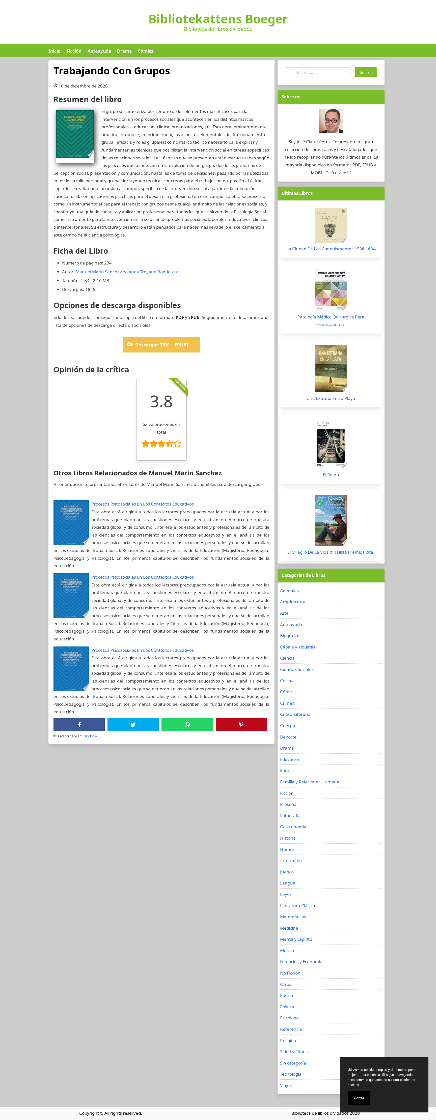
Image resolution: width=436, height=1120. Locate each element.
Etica (284, 770)
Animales (289, 591)
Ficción (74, 51)
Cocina (287, 681)
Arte (284, 613)
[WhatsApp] (187, 725)
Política (287, 1007)
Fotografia (290, 815)
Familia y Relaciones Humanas (310, 782)
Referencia (291, 1029)
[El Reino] (331, 445)
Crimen (287, 703)
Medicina (289, 928)
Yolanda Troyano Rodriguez (150, 272)
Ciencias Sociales (297, 669)
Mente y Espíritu (296, 939)
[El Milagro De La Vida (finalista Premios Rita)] (331, 521)
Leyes (286, 894)
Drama (124, 51)
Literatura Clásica (297, 905)
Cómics (145, 51)
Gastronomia (293, 827)
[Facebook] (79, 725)
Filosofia (288, 804)
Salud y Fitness (295, 1051)
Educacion (290, 759)
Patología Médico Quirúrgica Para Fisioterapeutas (330, 321)
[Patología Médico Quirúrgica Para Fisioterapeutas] (331, 291)
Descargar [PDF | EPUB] (161, 345)
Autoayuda (99, 51)
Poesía (286, 995)
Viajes (286, 1085)
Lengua (287, 883)
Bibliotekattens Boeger (218, 19)
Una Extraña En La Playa (331, 398)
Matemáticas (293, 917)
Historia (288, 838)
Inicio (54, 51)
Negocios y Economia (301, 961)
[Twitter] (133, 725)
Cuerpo (287, 725)
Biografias (290, 635)
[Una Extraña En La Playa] (331, 370)
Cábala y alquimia (298, 647)
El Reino (331, 475)
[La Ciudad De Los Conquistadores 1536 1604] (331, 226)
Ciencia (287, 658)
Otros (285, 984)
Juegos (287, 872)
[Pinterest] (241, 725)
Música (287, 950)
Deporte (288, 737)
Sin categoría (293, 1063)
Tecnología (291, 1074)
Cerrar (359, 1098)
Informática (292, 860)
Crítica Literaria (295, 714)
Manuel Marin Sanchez (99, 272)
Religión (288, 1040)
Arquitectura (293, 602)
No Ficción (290, 973)
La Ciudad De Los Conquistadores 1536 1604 (331, 249)
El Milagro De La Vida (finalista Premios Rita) (330, 552)
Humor (287, 849)
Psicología (90, 736)
